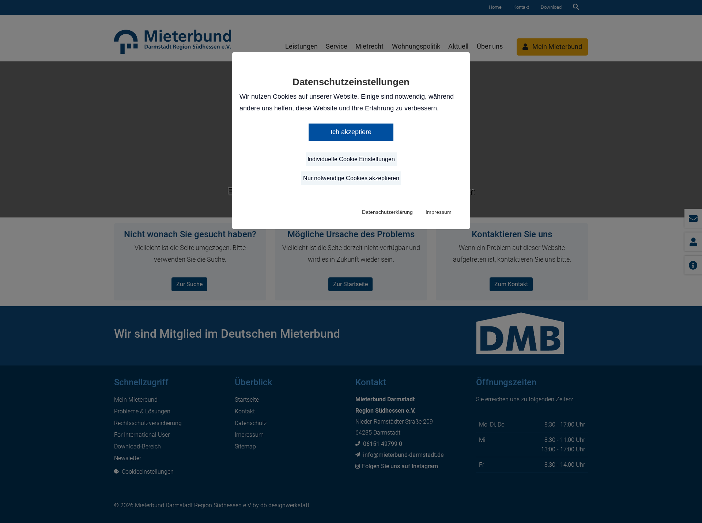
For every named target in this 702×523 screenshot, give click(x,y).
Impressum (439, 212)
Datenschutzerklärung (387, 212)
